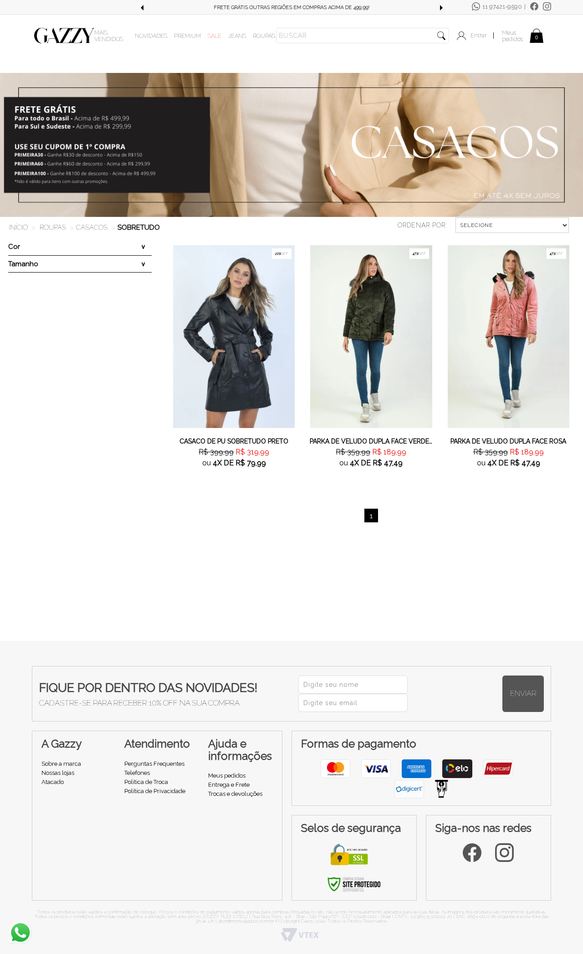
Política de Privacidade (154, 791)
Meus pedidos (512, 36)
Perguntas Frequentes (154, 763)
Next (441, 7)
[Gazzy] (64, 35)
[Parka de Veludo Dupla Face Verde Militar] (371, 336)
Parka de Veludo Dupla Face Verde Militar (371, 441)
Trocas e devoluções (235, 793)
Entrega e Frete (229, 784)
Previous (142, 7)
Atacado (52, 782)
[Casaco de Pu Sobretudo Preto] (234, 336)
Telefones (137, 772)
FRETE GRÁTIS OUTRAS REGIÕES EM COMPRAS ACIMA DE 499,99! (291, 7)
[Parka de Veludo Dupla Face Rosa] (508, 336)
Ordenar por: (422, 225)
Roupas (53, 227)
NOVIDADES (151, 35)
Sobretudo (139, 227)
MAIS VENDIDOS (108, 36)
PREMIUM (187, 35)
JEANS (237, 35)
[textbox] (362, 35)
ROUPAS (264, 35)
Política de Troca (146, 782)
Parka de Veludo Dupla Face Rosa (508, 441)
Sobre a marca (61, 763)
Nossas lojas (57, 772)
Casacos (91, 227)
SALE (214, 35)
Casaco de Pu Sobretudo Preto (233, 441)
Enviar (523, 693)
